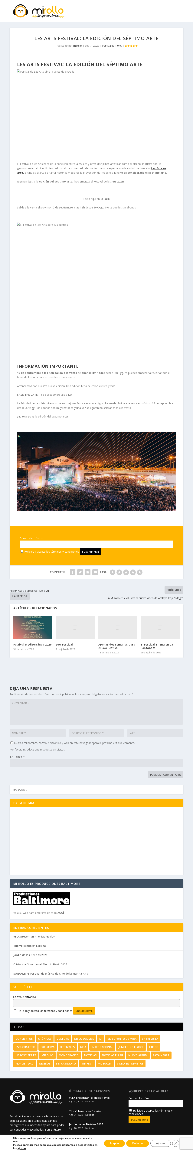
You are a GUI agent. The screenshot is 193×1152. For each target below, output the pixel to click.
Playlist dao (25, 1063)
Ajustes (160, 1143)
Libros (153, 1047)
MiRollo (105, 199)
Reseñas (45, 1063)
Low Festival (64, 644)
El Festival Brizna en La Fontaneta (157, 646)
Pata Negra (161, 1055)
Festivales (108, 45)
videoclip (104, 1063)
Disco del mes (84, 1038)
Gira (83, 1047)
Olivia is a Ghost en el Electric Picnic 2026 (40, 964)
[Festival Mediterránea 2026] (32, 627)
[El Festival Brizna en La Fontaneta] (160, 627)
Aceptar (114, 1143)
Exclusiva (47, 1047)
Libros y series (26, 1055)
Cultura (63, 1038)
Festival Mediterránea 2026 (32, 644)
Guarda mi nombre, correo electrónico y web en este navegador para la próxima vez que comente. (74, 743)
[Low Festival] (75, 627)
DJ (100, 1038)
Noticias (90, 1055)
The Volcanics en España (29, 945)
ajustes (22, 1148)
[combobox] (96, 789)
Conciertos (24, 1038)
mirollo (77, 45)
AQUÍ (60, 913)
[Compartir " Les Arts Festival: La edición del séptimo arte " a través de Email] (95, 572)
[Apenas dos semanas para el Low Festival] (117, 627)
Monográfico (69, 1055)
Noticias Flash (112, 1055)
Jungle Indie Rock (131, 1047)
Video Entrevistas (130, 1063)
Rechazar (137, 1143)
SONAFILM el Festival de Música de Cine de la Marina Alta (50, 973)
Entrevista (150, 1038)
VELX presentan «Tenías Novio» (34, 936)
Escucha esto (25, 1047)
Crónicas (44, 1038)
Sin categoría (66, 1063)
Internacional (102, 1047)
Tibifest (87, 1063)
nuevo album (137, 1055)
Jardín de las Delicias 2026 (30, 955)
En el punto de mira (122, 1038)
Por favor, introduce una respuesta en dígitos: (37, 749)
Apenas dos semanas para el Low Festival (116, 646)
